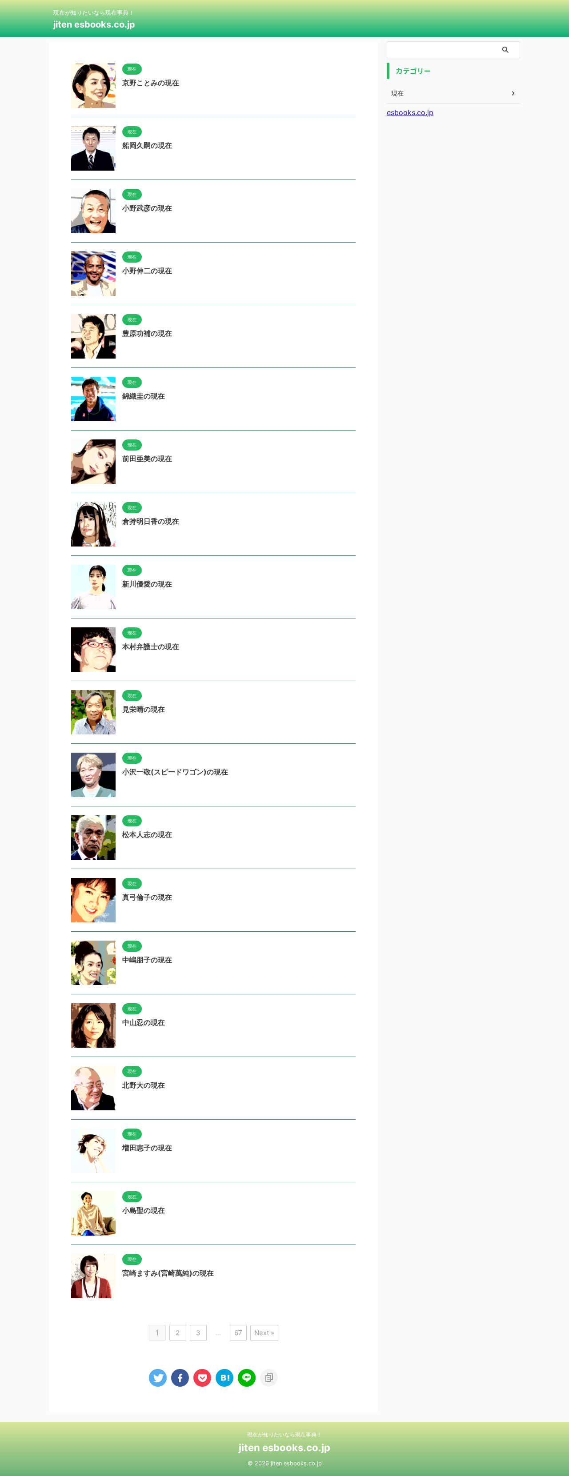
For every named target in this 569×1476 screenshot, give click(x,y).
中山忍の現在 (143, 1022)
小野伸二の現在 (147, 270)
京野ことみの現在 (150, 82)
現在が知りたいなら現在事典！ (284, 1434)
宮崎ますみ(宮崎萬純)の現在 (168, 1273)
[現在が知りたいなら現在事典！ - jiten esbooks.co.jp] (224, 1378)
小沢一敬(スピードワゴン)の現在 (175, 771)
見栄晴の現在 (143, 709)
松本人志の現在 (147, 834)
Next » (264, 1332)
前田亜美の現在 (147, 458)
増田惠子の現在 (147, 1147)
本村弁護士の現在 (150, 646)
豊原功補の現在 (147, 333)
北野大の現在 (143, 1085)
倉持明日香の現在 (150, 521)
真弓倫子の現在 (147, 897)
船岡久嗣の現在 (147, 145)
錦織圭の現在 (143, 395)
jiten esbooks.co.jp (94, 24)
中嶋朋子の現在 (147, 959)
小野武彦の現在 (147, 207)
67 (238, 1332)
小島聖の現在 (143, 1210)
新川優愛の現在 (147, 583)
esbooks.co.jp (410, 112)
